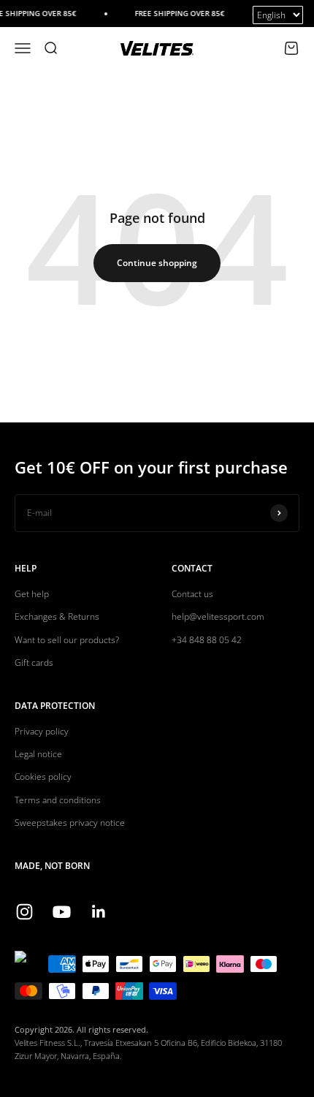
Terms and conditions (58, 800)
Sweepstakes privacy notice (70, 822)
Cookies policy (43, 776)
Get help (32, 594)
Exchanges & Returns (57, 616)
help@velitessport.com (218, 616)
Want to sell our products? (67, 640)
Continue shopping (157, 263)
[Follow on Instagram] (24, 912)
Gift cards (34, 662)
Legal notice (38, 754)
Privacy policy (42, 731)
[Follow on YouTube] (62, 912)
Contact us (192, 594)
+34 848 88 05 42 (207, 640)
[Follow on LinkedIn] (99, 912)
